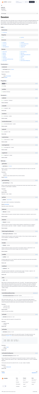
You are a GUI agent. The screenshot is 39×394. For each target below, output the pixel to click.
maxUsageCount (6, 46)
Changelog (17, 386)
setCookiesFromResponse (25, 60)
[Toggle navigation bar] (36, 2)
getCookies (5, 51)
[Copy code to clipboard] (36, 338)
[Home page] (2, 5)
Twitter (24, 384)
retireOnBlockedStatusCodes (8, 59)
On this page (3, 13)
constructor (5, 32)
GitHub (33, 384)
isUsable (4, 56)
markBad (22, 56)
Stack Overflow (25, 382)
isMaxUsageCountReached (25, 54)
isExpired (4, 54)
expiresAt (4, 45)
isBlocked (22, 53)
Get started (32, 1)
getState (4, 53)
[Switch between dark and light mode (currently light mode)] (4, 386)
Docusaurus (33, 382)
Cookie (10, 166)
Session (12, 69)
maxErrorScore (23, 45)
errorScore (5, 43)
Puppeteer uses (8, 335)
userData (22, 37)
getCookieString (24, 51)
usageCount (23, 46)
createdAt (22, 42)
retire (22, 57)
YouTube (24, 386)
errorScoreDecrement (24, 43)
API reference (18, 384)
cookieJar (4, 42)
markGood (5, 57)
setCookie (22, 59)
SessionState (9, 199)
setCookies (5, 60)
